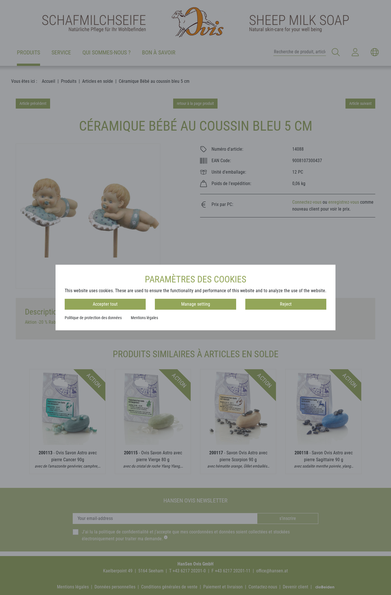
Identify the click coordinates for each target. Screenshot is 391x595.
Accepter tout (105, 304)
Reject (286, 304)
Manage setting (195, 304)
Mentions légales (144, 317)
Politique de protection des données (93, 317)
